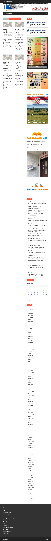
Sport (4, 529)
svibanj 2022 (30, 405)
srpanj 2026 (30, 309)
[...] (11, 46)
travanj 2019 (30, 475)
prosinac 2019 (31, 460)
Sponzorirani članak (7, 527)
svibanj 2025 (30, 336)
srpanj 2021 (30, 424)
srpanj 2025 (30, 332)
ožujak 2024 (30, 363)
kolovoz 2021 (31, 422)
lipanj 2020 (30, 449)
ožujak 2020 (30, 454)
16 (37, 292)
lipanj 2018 (30, 494)
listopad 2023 (31, 372)
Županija (5, 533)
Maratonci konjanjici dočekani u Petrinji (7, 31)
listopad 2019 (31, 464)
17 (40, 292)
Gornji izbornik (8, 1)
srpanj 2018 (30, 493)
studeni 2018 (30, 485)
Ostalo (4, 521)
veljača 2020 (30, 456)
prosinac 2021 (31, 414)
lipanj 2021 (30, 426)
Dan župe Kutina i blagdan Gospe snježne (19, 31)
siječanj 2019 (30, 481)
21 (31, 294)
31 (40, 297)
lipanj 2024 (30, 357)
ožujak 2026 (30, 317)
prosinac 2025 (31, 323)
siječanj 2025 (30, 344)
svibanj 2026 (30, 313)
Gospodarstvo (6, 512)
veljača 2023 (30, 388)
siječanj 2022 (30, 412)
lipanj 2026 (30, 311)
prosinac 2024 (31, 346)
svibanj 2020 (30, 451)
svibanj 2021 (30, 428)
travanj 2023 (30, 384)
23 (37, 294)
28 (31, 297)
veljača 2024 (30, 365)
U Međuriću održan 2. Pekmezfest (35, 271)
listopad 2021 (31, 418)
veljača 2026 (30, 319)
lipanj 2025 (30, 334)
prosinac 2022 (31, 391)
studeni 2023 (30, 370)
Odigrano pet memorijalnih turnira (35, 260)
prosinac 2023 (31, 368)
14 (31, 292)
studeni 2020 (30, 439)
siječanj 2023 (30, 390)
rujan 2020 (30, 443)
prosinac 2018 (31, 483)
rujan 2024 (30, 351)
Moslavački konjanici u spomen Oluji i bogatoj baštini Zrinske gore (18, 65)
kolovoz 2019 (31, 468)
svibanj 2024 (30, 359)
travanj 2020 (30, 453)
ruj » (30, 300)
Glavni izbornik (8, 13)
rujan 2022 (30, 397)
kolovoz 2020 (31, 445)
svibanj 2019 (30, 473)
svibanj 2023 (30, 382)
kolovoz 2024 (31, 353)
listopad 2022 (31, 395)
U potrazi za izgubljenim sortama (35, 217)
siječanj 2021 (30, 435)
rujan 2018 (30, 489)
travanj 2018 (30, 498)
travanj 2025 (30, 338)
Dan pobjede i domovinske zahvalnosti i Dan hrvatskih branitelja (7, 65)
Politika (5, 523)
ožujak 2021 (30, 431)
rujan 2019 (30, 466)
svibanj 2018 (30, 496)
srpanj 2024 (30, 355)
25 (43, 294)
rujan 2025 (30, 328)
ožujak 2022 (30, 409)
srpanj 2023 (30, 378)
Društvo (4, 510)
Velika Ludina (6, 531)
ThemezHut (46, 539)
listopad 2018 (31, 487)
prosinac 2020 (31, 437)
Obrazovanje (6, 519)
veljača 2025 (30, 342)
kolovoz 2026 (31, 307)
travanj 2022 (30, 407)
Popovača (5, 525)
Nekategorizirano (7, 518)
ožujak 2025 (30, 340)
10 (40, 290)
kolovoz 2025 (31, 330)
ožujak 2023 (30, 386)
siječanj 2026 (30, 321)
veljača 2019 (30, 479)
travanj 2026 (30, 315)
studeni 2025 (30, 325)
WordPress (39, 538)
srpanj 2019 (30, 470)
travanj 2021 (30, 430)
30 (37, 297)
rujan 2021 (30, 420)
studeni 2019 (30, 462)
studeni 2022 (30, 393)
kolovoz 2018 (31, 491)
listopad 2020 (31, 441)
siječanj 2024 (30, 367)
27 (28, 297)
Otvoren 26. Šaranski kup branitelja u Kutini (37, 213)
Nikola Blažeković (8, 35)
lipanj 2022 (30, 403)
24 (40, 294)
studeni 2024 (30, 348)
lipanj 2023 (30, 380)
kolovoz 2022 (31, 399)
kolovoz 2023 (31, 376)
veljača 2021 (30, 433)
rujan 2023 (30, 374)
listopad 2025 (31, 327)
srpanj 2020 (30, 447)
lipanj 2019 (30, 472)
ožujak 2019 (30, 477)
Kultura (4, 514)
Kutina (4, 516)
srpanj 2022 (30, 401)
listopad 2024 (31, 349)
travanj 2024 (30, 361)
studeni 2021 (30, 416)
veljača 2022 (30, 410)
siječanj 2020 (30, 458)
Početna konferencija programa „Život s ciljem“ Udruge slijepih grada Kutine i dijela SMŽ (37, 230)
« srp (28, 300)
